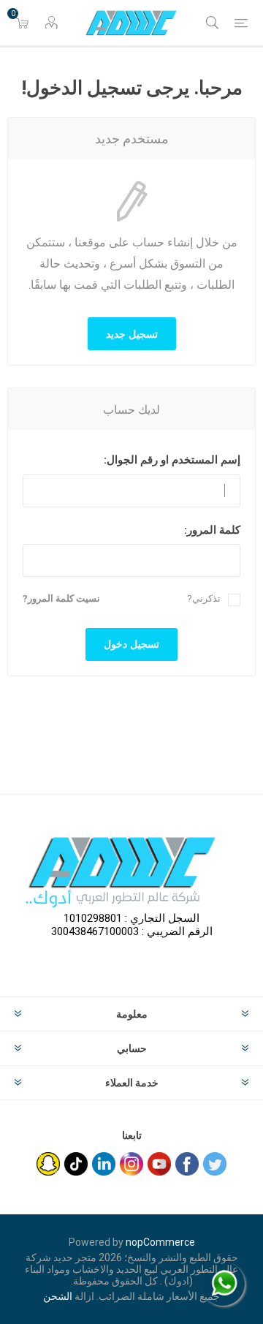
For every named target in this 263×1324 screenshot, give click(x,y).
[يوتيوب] (159, 1164)
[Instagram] (131, 1164)
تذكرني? (204, 598)
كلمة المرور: (212, 530)
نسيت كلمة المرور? (61, 598)
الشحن (57, 1296)
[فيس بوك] (187, 1164)
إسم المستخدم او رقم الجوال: (172, 459)
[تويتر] (214, 1164)
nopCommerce (160, 1242)
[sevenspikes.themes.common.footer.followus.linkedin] (103, 1164)
